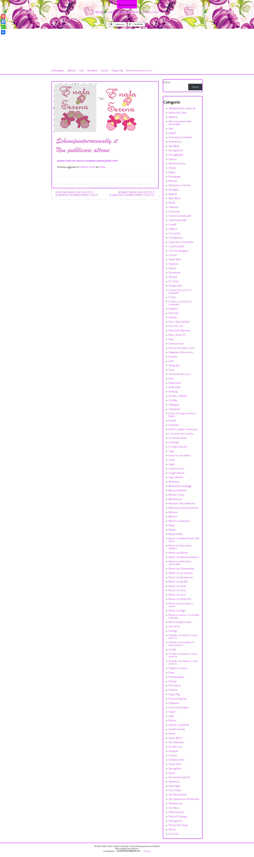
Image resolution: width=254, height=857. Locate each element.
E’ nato (172, 297)
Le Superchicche (178, 446)
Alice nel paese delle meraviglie (180, 123)
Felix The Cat (176, 326)
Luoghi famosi (176, 473)
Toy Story (174, 807)
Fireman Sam (176, 343)
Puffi (171, 716)
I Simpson (174, 409)
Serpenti (173, 751)
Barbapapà (175, 176)
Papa (171, 672)
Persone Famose (178, 698)
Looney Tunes (176, 468)
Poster (172, 711)
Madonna (174, 481)
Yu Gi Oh (173, 834)
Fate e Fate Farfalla (179, 321)
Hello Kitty (175, 387)
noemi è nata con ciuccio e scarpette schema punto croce (132, 194)
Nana (171, 525)
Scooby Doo (175, 746)
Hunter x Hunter (178, 396)
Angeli (172, 133)
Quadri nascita (177, 729)
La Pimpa (174, 442)
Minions (173, 512)
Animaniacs (175, 141)
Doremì (173, 277)
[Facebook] (3, 21)
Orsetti (172, 649)
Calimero (174, 207)
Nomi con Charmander (182, 568)
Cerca (166, 82)
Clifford (173, 229)
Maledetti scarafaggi (180, 486)
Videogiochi (175, 821)
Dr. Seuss (174, 281)
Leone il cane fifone (180, 455)
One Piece (174, 626)
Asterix (172, 159)
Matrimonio (175, 499)
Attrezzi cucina (177, 163)
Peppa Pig (117, 70)
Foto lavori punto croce (139, 70)
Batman (173, 181)
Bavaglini (92, 70)
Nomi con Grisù (177, 586)
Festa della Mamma (179, 330)
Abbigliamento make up (182, 108)
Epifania (173, 308)
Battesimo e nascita (179, 185)
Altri (171, 128)
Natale (172, 529)
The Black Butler (178, 794)
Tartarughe (175, 786)
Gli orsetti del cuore (180, 374)
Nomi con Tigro (177, 610)
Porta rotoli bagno (179, 707)
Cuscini (173, 255)
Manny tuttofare (178, 490)
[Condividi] (3, 32)
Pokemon (174, 703)
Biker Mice (175, 198)
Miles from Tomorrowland (183, 508)
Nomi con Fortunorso (181, 577)
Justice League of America (183, 429)
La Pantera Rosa (178, 438)
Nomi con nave (177, 594)
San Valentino (176, 742)
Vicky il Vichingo (178, 816)
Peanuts (173, 690)
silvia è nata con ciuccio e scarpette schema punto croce (76, 194)
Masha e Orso (176, 494)
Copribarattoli (176, 246)
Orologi (173, 631)
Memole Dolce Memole (182, 503)
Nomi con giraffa (178, 581)
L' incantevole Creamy (181, 433)
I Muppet (174, 404)
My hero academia (179, 521)
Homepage (57, 70)
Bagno (172, 172)
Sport (172, 773)
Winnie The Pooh (178, 825)
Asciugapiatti (176, 154)
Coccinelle (174, 233)
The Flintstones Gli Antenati (184, 799)
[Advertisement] (127, 47)
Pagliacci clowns (178, 668)
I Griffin (173, 400)
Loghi (172, 464)
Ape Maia (174, 146)
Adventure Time (178, 112)
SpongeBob (175, 768)
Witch (172, 829)
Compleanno (176, 237)
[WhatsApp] (3, 27)
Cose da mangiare (179, 250)
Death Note (175, 259)
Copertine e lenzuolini (181, 242)
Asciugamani (176, 150)
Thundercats (176, 803)
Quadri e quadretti (179, 725)
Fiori (171, 339)
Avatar (172, 168)
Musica (173, 516)
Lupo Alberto (176, 477)
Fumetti (173, 356)
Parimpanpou (176, 677)
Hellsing (173, 391)
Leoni (172, 460)
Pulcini (172, 720)
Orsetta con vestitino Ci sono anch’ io (182, 644)
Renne (172, 733)
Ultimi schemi (176, 812)
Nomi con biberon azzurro (184, 557)
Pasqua (173, 681)
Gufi (81, 70)
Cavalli (172, 224)
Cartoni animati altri (180, 216)
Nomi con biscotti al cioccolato (180, 563)
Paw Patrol (175, 685)
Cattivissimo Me (178, 220)
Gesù (171, 369)
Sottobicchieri (176, 759)
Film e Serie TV (177, 335)
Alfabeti (71, 70)
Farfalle (173, 317)
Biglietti (173, 194)
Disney (104, 70)
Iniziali (172, 420)
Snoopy (173, 755)
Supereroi (174, 781)
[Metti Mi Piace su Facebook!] (136, 26)
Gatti (171, 361)
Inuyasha (174, 425)
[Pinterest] (3, 16)
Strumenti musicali (179, 777)
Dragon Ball (175, 285)
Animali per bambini (180, 137)
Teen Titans (175, 790)
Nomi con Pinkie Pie (180, 599)
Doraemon (175, 272)
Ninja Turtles (176, 534)
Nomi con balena (178, 552)
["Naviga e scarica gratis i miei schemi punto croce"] (127, 4)
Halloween (175, 383)
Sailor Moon (176, 738)
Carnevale (174, 211)
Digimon (173, 264)
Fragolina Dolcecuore (181, 352)
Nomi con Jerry (177, 590)
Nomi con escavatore (181, 573)
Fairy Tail (173, 313)
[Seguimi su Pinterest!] (118, 26)
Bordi (172, 202)
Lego (171, 451)
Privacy (147, 851)
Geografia (174, 365)
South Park (175, 764)
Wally (102, 167)
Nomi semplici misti (180, 622)
